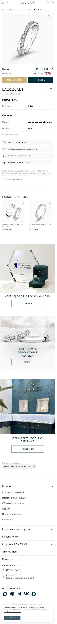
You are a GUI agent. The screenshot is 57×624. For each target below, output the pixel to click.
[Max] (5, 594)
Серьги (6, 508)
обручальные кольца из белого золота (19, 466)
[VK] (26, 594)
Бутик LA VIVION (11, 565)
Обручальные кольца (13, 503)
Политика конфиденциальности (27, 604)
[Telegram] (19, 594)
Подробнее (27, 303)
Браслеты (7, 519)
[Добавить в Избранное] (51, 89)
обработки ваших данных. (12, 612)
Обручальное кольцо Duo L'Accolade (12, 225)
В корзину (40, 80)
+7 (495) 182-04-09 (11, 570)
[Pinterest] (12, 594)
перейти (27, 362)
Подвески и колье (11, 514)
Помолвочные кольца (14, 497)
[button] (12, 179)
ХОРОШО (12, 618)
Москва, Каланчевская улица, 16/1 (20, 576)
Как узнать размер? (11, 134)
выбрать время (27, 449)
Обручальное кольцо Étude (40, 224)
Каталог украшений (13, 492)
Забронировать (14, 80)
